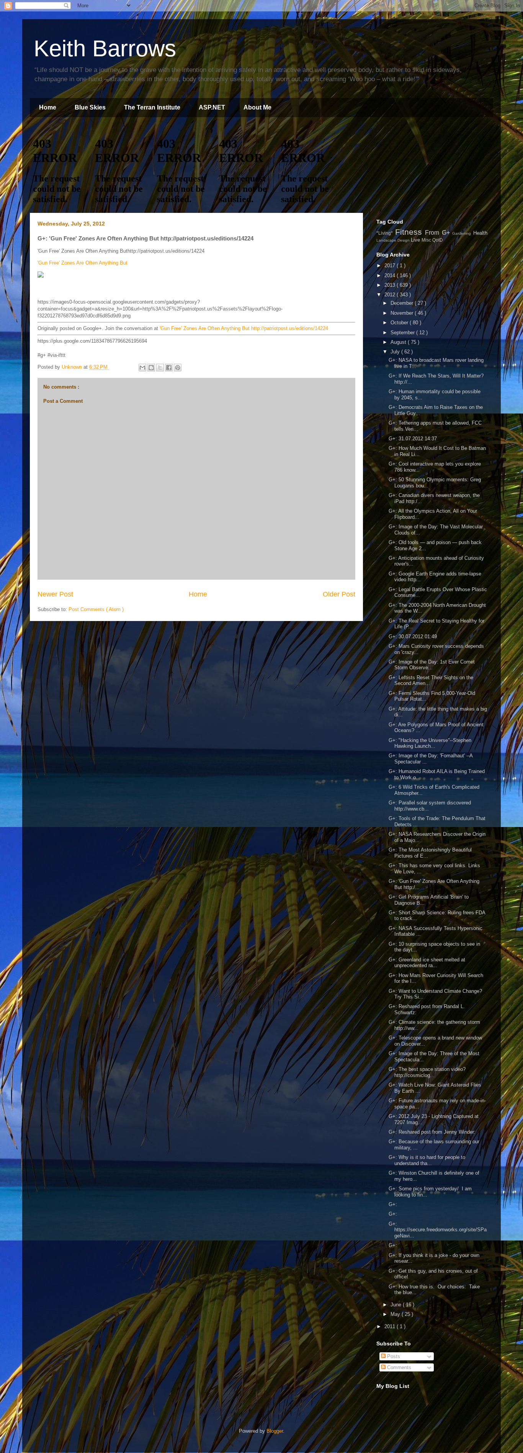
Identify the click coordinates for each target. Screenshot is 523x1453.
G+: (393, 1204)
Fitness (410, 231)
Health (480, 233)
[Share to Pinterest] (177, 367)
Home (47, 107)
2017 (390, 265)
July (396, 352)
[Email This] (142, 367)
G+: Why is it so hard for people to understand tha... (427, 1160)
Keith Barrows (105, 48)
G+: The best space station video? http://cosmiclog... (427, 1072)
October (400, 322)
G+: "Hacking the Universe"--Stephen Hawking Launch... (430, 743)
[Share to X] (160, 367)
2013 (390, 285)
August (399, 342)
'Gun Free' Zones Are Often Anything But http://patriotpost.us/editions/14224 (244, 328)
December (403, 303)
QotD (437, 239)
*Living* (385, 232)
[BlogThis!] (151, 367)
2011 (390, 1326)
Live (416, 240)
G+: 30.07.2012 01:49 (413, 636)
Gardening (462, 233)
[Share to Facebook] (169, 367)
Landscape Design (393, 240)
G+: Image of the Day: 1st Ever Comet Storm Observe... (432, 665)
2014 (390, 275)
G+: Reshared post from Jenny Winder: (432, 1132)
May (396, 1314)
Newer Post (55, 594)
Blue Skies (90, 107)
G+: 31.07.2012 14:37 (413, 438)
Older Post (339, 594)
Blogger (274, 1431)
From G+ (438, 232)
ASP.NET (212, 107)
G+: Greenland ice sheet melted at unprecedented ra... (427, 963)
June (397, 1305)
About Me (257, 107)
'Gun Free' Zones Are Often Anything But (82, 263)
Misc (427, 239)
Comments (398, 1367)
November (403, 313)
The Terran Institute (152, 107)
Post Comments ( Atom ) (96, 609)
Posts (393, 1356)
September (403, 332)
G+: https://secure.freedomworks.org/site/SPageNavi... (438, 1230)
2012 (390, 294)
